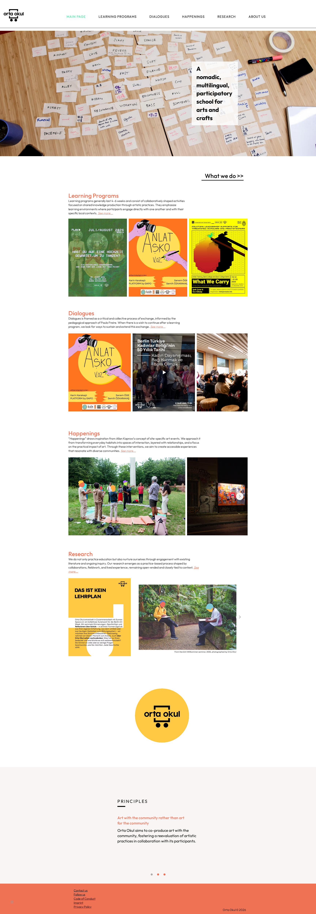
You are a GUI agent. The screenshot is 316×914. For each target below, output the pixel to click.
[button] (158, 93)
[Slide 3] (164, 874)
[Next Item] (239, 372)
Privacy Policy (82, 907)
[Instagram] (12, 902)
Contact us (81, 890)
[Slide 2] (158, 874)
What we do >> (224, 175)
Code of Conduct (84, 898)
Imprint (78, 902)
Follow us (79, 894)
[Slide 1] (152, 874)
